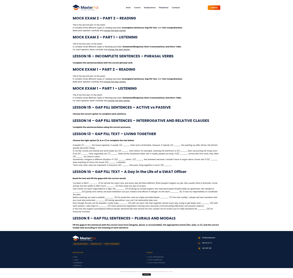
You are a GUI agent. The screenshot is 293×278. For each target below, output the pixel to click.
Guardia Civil (96, 244)
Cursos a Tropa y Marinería (156, 262)
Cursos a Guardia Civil (155, 260)
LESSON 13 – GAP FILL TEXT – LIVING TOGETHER (114, 133)
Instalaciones (150, 8)
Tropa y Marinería (112, 244)
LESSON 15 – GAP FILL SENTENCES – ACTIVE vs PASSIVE (122, 107)
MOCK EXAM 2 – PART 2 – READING (104, 18)
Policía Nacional (80, 244)
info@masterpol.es (208, 238)
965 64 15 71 (207, 243)
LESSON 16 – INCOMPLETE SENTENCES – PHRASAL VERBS (123, 56)
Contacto (176, 8)
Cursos (137, 8)
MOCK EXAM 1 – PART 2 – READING (104, 69)
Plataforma (163, 8)
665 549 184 (206, 248)
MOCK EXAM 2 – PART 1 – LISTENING (105, 37)
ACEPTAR (146, 274)
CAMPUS (214, 8)
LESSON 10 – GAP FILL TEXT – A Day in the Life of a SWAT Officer (130, 171)
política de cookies (168, 271)
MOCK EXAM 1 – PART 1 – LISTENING (105, 88)
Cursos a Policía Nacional (156, 257)
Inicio (128, 8)
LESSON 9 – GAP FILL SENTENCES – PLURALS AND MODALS (124, 218)
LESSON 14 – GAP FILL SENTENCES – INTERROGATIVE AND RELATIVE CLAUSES (141, 120)
